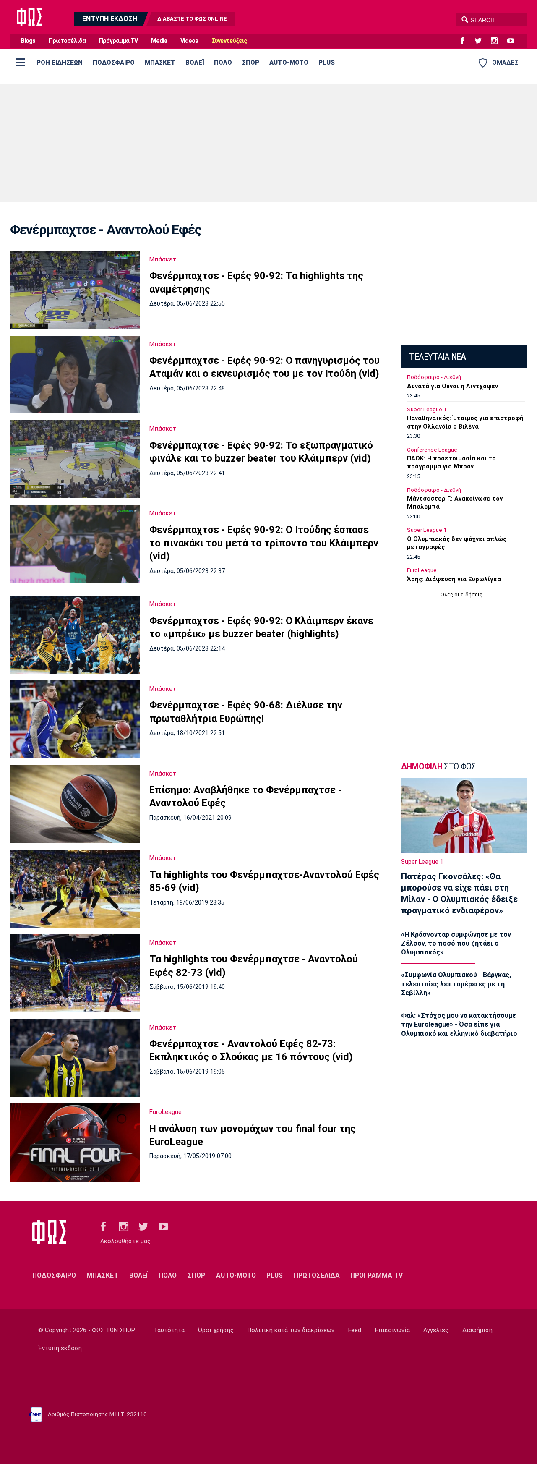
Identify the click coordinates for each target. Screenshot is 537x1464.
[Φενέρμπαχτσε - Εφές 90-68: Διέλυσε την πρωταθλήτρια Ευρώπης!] (75, 719)
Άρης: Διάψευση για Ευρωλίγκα (454, 579)
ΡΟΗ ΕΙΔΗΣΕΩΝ (59, 62)
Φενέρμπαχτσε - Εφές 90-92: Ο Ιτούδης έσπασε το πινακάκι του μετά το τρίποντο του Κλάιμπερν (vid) (263, 543)
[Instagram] (497, 41)
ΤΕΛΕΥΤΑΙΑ (437, 357)
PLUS (326, 62)
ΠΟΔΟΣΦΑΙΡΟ (114, 62)
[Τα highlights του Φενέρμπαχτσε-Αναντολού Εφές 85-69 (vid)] (75, 889)
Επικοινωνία (392, 1330)
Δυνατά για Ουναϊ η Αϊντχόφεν (452, 386)
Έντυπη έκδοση (60, 1348)
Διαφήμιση (477, 1330)
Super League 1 (426, 409)
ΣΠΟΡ (250, 62)
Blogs (28, 40)
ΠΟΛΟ (223, 62)
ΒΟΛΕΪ (194, 62)
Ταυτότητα (169, 1330)
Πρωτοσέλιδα (67, 40)
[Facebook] (465, 41)
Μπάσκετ (162, 259)
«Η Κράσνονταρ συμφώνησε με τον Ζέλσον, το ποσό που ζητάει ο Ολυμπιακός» (456, 944)
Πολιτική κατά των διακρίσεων (291, 1330)
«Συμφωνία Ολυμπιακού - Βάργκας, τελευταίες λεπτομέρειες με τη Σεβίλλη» (456, 984)
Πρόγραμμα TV (118, 40)
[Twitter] (481, 41)
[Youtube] (514, 41)
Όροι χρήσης (216, 1330)
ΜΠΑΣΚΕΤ (160, 62)
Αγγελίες (435, 1330)
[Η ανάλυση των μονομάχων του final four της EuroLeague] (75, 1142)
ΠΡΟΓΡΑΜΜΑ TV (376, 1275)
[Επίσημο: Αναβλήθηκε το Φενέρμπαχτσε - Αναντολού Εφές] (75, 804)
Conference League (432, 450)
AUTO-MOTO (288, 62)
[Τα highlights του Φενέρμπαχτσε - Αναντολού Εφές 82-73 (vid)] (75, 973)
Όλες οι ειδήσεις (461, 594)
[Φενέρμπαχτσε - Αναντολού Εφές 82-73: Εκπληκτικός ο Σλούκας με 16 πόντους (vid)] (75, 1058)
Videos (189, 40)
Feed (354, 1330)
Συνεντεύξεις (229, 40)
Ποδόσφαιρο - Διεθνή (434, 377)
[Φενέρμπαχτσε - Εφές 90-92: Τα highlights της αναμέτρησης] (75, 290)
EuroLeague (165, 1112)
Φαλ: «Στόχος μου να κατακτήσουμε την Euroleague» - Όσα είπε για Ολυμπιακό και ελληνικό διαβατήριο (459, 1025)
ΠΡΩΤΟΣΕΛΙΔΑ (317, 1275)
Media (159, 40)
